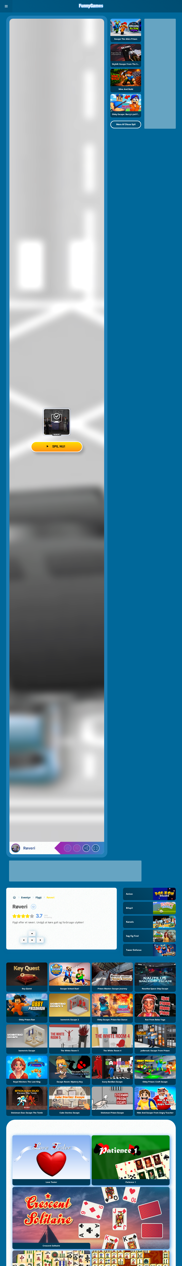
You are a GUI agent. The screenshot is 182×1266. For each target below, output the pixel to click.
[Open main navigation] (6, 6)
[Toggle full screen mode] (96, 848)
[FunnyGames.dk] (14, 897)
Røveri (50, 897)
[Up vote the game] (68, 848)
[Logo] (91, 6)
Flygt (39, 897)
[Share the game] (86, 848)
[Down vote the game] (77, 848)
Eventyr (26, 897)
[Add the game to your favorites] (33, 907)
